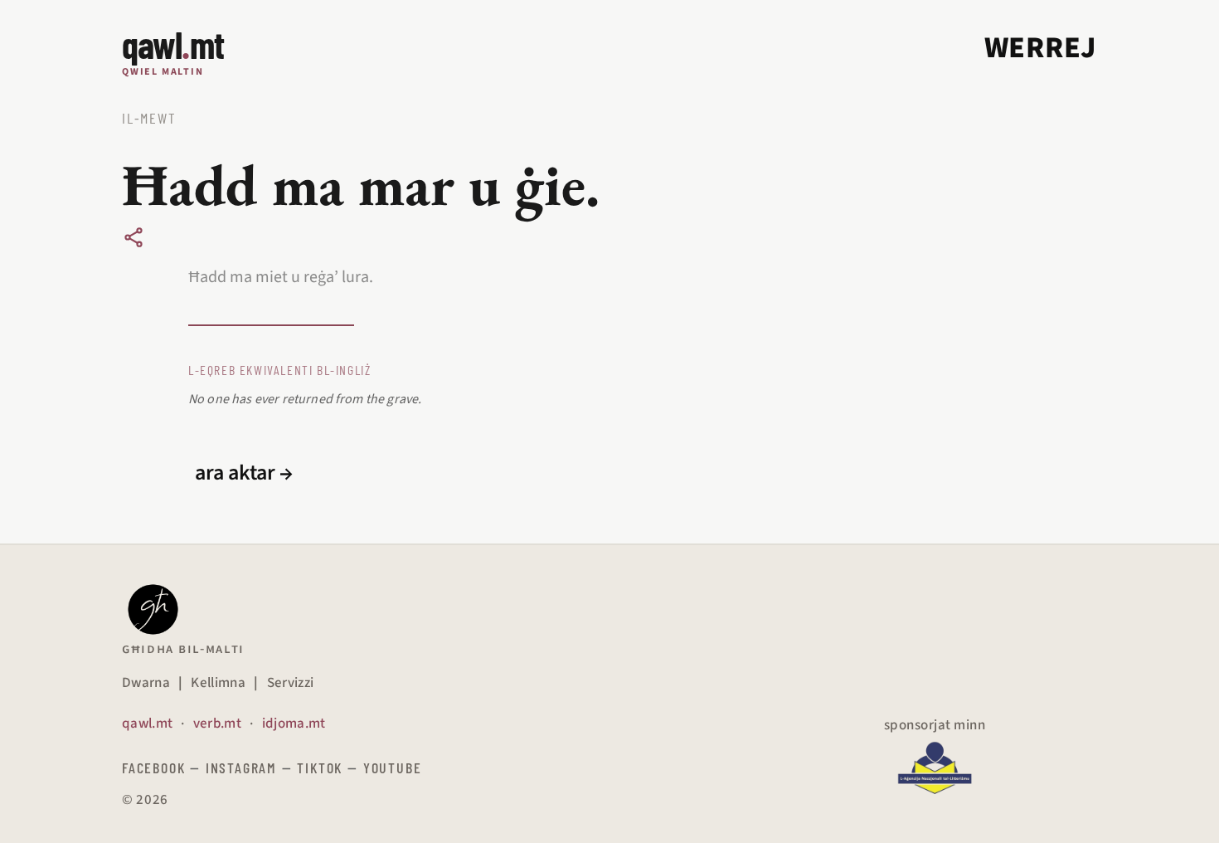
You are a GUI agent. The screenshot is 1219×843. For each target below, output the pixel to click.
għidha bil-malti (183, 649)
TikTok (319, 767)
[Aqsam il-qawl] (133, 237)
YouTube (392, 767)
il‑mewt (149, 118)
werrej (1040, 48)
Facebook (153, 767)
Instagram (241, 767)
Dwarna (146, 683)
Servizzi (290, 683)
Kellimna (218, 683)
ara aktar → (244, 472)
